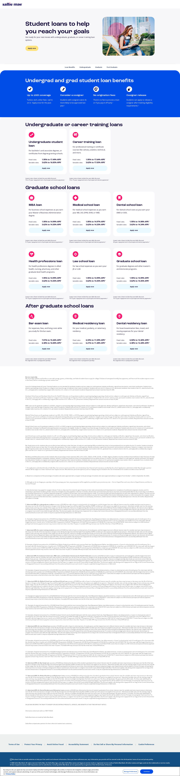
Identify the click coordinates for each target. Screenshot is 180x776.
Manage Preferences (130, 771)
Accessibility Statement (79, 744)
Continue (147, 771)
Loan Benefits (70, 67)
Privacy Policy (10, 774)
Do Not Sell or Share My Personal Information (113, 744)
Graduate (98, 67)
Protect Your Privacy (33, 744)
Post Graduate (112, 67)
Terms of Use (14, 744)
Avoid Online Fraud (55, 744)
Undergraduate (85, 67)
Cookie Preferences (146, 744)
